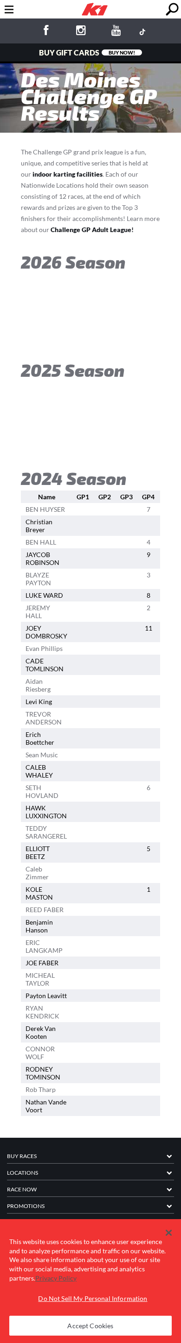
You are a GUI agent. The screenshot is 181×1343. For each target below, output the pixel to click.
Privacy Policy (56, 1278)
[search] (172, 9)
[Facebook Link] (46, 32)
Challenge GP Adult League (91, 229)
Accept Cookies (90, 1326)
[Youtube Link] (116, 32)
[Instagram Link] (81, 32)
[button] (169, 1233)
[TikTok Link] (142, 31)
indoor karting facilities (67, 174)
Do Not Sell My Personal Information (92, 1298)
